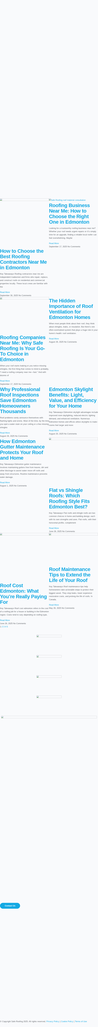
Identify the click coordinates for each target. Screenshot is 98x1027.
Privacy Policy (52, 1021)
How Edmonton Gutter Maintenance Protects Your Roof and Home (22, 449)
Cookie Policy (67, 1021)
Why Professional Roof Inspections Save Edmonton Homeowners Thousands (20, 400)
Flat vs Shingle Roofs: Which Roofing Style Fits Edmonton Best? (69, 498)
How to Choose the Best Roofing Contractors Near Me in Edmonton (23, 259)
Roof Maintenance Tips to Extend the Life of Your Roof (69, 574)
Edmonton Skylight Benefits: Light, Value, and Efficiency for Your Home (72, 398)
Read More (5, 292)
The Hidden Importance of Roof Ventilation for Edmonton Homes (71, 309)
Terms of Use (81, 1021)
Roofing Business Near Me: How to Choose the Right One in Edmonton (69, 214)
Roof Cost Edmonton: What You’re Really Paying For (23, 594)
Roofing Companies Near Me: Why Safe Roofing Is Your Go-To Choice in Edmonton (22, 348)
